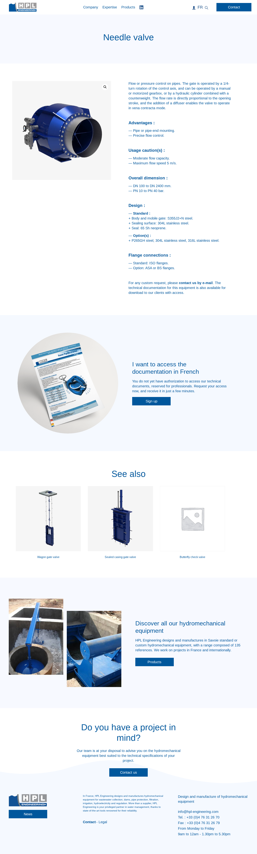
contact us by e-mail (196, 283)
